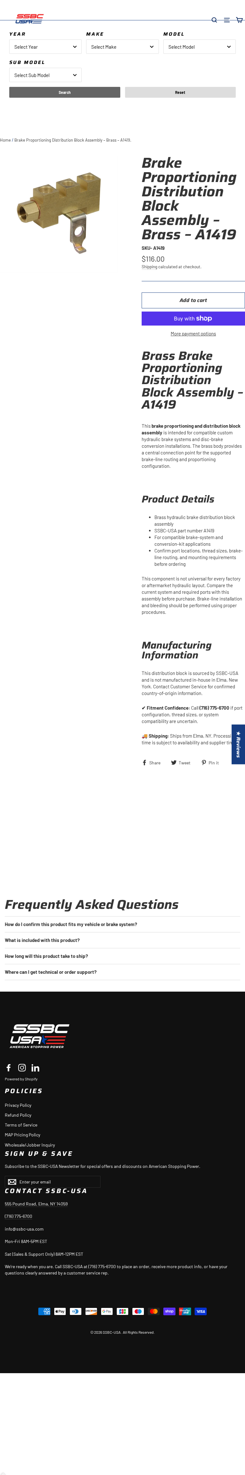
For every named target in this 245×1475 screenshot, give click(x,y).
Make (95, 34)
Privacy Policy (18, 1105)
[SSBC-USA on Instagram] (22, 1067)
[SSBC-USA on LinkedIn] (35, 1067)
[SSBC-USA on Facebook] (8, 1067)
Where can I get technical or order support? (51, 972)
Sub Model (27, 62)
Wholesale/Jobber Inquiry (30, 1145)
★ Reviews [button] (238, 744)
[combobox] (45, 46)
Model (174, 34)
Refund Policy (18, 1115)
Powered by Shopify (21, 1079)
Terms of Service (21, 1124)
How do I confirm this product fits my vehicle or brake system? (71, 924)
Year (17, 34)
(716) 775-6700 (18, 1216)
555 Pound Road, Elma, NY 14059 (36, 1203)
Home (5, 140)
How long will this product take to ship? (46, 956)
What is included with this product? (42, 940)
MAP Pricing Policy (22, 1134)
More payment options (193, 333)
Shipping (149, 266)
